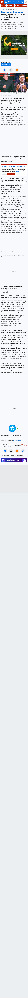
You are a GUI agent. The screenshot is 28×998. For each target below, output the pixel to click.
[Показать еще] (23, 70)
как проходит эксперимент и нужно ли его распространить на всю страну (13, 168)
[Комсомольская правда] (9, 2)
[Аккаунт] (26, 2)
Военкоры (17, 5)
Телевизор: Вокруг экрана (17, 455)
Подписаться (6, 64)
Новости (3, 5)
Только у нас (10, 5)
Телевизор (6, 455)
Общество (5, 173)
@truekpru (17, 440)
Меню (2, 2)
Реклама (5, 397)
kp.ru (25, 445)
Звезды (3, 9)
